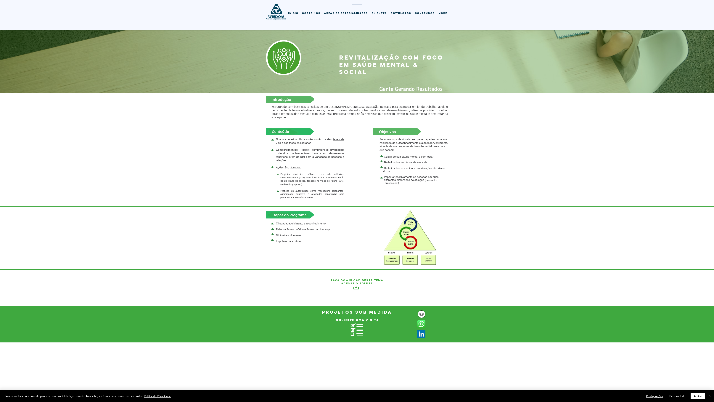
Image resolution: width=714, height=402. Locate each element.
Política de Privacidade (157, 396)
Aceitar (698, 396)
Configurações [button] (654, 396)
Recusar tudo (677, 396)
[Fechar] (709, 396)
